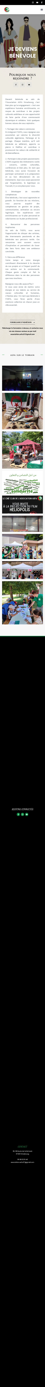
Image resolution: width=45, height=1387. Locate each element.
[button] (41, 9)
